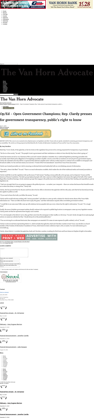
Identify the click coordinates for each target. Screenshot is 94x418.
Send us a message (4, 292)
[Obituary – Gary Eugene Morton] (3, 321)
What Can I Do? (9, 243)
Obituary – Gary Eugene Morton (11, 324)
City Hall (5, 14)
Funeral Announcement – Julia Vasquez (13, 347)
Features (5, 17)
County (5, 16)
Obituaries (6, 19)
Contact (5, 24)
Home (4, 11)
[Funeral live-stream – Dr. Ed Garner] (3, 310)
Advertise (5, 21)
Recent (5, 12)
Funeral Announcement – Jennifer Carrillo (14, 336)
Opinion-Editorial (11, 104)
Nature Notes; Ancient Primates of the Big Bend (18, 241)
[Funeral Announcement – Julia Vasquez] (3, 344)
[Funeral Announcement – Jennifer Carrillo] (3, 332)
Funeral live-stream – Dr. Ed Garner (12, 313)
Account (5, 22)
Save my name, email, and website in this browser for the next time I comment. (20, 269)
